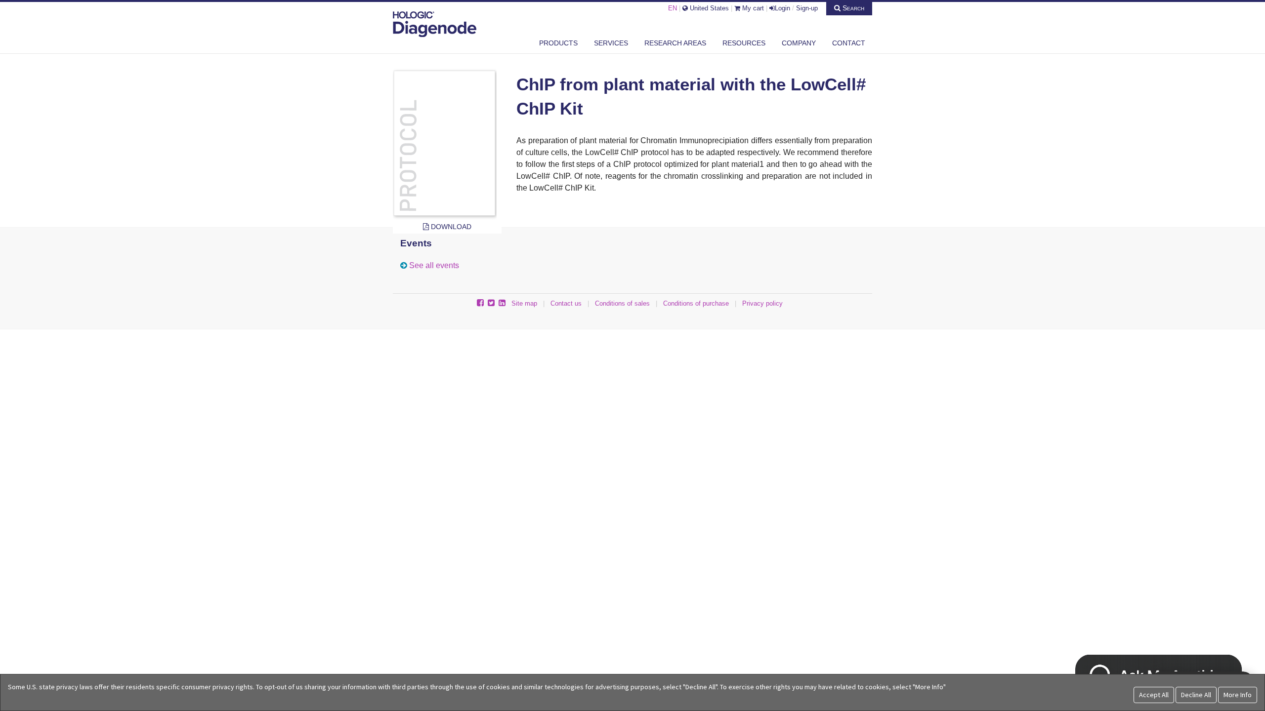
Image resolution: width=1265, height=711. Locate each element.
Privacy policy (762, 303)
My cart (752, 8)
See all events (434, 265)
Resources (743, 43)
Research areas (675, 43)
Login (782, 8)
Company (799, 43)
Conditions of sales (622, 303)
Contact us (566, 303)
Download (450, 227)
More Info (1237, 694)
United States (708, 8)
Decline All (1196, 694)
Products (558, 43)
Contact (848, 43)
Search (852, 8)
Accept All (1154, 694)
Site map (524, 303)
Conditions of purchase (696, 303)
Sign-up (807, 8)
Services (611, 43)
